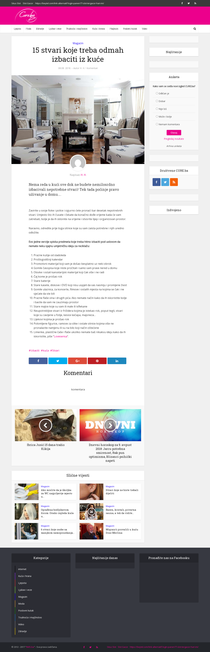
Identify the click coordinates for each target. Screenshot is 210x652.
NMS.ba (30, 646)
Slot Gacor (28, 3)
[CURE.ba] (26, 15)
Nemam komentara (169, 124)
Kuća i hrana (98, 28)
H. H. (82, 68)
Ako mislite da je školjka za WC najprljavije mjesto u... (56, 493)
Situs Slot (16, 3)
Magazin (114, 28)
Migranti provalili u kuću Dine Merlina (122, 531)
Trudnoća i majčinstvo (76, 28)
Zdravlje (40, 28)
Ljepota (17, 28)
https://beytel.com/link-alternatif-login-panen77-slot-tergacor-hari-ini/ (69, 3)
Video (144, 28)
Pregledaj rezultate (174, 138)
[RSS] (174, 182)
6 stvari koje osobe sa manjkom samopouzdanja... (57, 531)
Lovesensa (60, 336)
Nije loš (163, 108)
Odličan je (164, 93)
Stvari (55, 350)
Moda (28, 28)
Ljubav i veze (55, 28)
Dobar (162, 101)
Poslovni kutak (130, 28)
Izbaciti (35, 350)
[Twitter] (165, 182)
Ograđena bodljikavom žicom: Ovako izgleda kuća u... (57, 513)
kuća (46, 350)
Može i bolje (165, 116)
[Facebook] (156, 182)
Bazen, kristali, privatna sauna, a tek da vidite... (121, 511)
